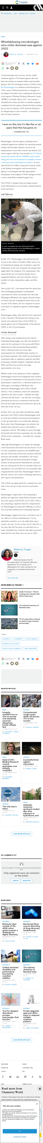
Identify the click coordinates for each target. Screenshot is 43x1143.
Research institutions (10, 643)
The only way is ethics (9, 807)
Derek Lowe (31, 769)
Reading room (23, 13)
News (3, 37)
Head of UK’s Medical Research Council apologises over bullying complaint (10, 765)
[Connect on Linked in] (18, 1077)
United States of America (11, 648)
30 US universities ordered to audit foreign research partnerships (29, 621)
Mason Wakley (33, 822)
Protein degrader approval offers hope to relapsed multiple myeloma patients (31, 1016)
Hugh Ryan (10, 941)
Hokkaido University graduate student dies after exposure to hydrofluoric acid (31, 810)
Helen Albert (11, 984)
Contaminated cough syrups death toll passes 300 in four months (31, 716)
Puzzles (32, 13)
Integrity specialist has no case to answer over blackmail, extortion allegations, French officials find (10, 719)
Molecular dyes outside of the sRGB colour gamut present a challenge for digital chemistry (10, 929)
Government (18, 639)
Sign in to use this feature (32, 59)
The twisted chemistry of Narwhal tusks (29, 606)
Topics (3, 1071)
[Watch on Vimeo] (25, 1077)
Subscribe (4, 1064)
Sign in (15, 881)
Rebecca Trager (16, 54)
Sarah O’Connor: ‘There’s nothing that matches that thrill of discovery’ (29, 594)
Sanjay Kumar (32, 727)
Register (26, 881)
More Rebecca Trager (11, 585)
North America (32, 639)
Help (2, 1084)
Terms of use (27, 1084)
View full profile (12, 578)
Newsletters (8, 13)
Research (5, 921)
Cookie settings (19, 1136)
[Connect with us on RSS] (40, 1077)
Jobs (15, 13)
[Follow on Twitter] (10, 1077)
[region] (20, 1122)
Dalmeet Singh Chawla (10, 732)
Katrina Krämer (7, 777)
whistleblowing (30, 648)
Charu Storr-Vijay (30, 937)
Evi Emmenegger (8, 87)
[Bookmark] (17, 68)
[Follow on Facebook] (2, 1077)
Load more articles (21, 834)
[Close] (37, 1104)
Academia (5, 639)
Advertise (4, 1068)
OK (20, 1131)
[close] (41, 59)
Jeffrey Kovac (12, 815)
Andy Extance (32, 1028)
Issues (24, 1064)
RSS (23, 1071)
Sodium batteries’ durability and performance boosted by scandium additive (10, 972)
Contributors (27, 1068)
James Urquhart (6, 1026)
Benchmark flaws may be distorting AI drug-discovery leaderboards (31, 927)
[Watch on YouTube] (32, 1077)
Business (26, 710)
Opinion (26, 757)
